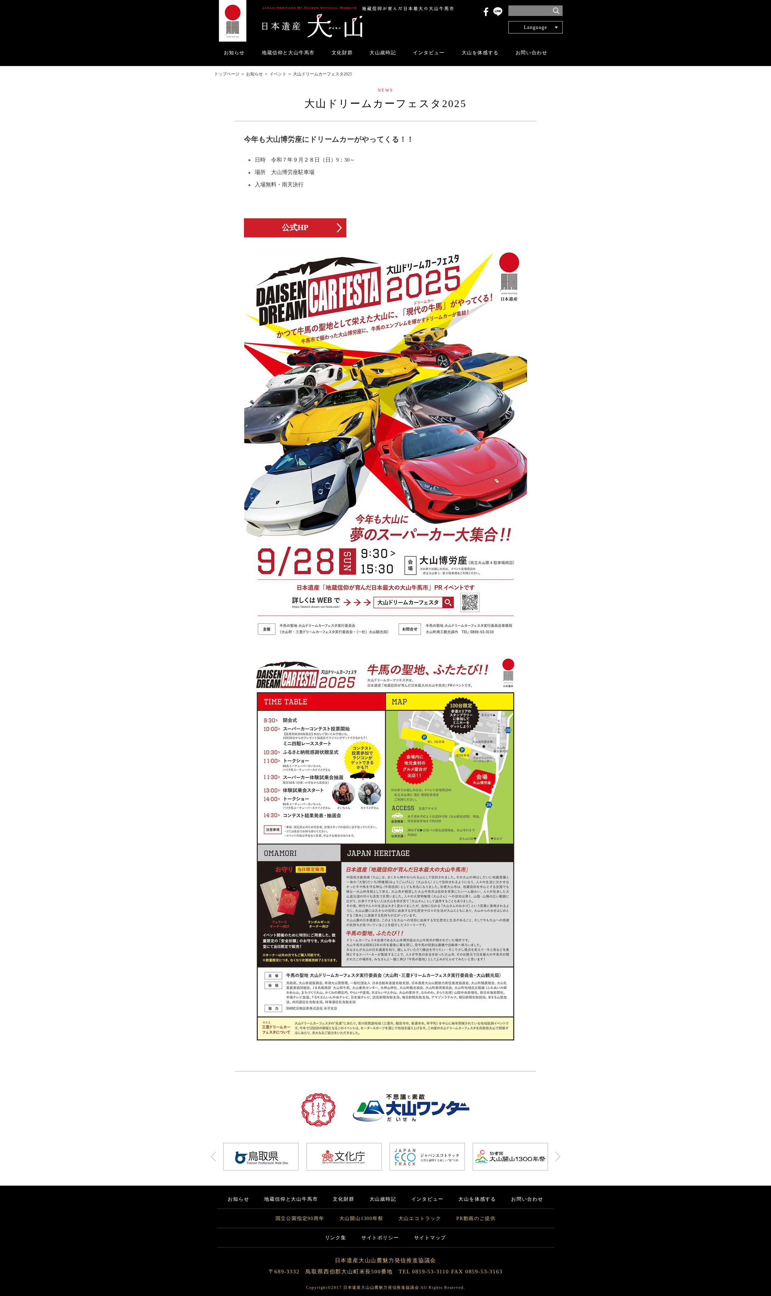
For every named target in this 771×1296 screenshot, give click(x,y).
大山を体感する (480, 52)
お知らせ (234, 52)
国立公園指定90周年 (300, 1218)
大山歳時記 (383, 52)
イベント (278, 74)
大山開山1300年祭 (361, 1218)
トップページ (226, 74)
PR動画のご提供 (475, 1218)
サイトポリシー (380, 1237)
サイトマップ (430, 1237)
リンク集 (335, 1237)
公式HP (295, 227)
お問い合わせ (532, 52)
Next (558, 1157)
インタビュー (429, 52)
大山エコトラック (419, 1218)
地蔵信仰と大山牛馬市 (288, 52)
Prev (213, 1157)
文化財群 (342, 52)
